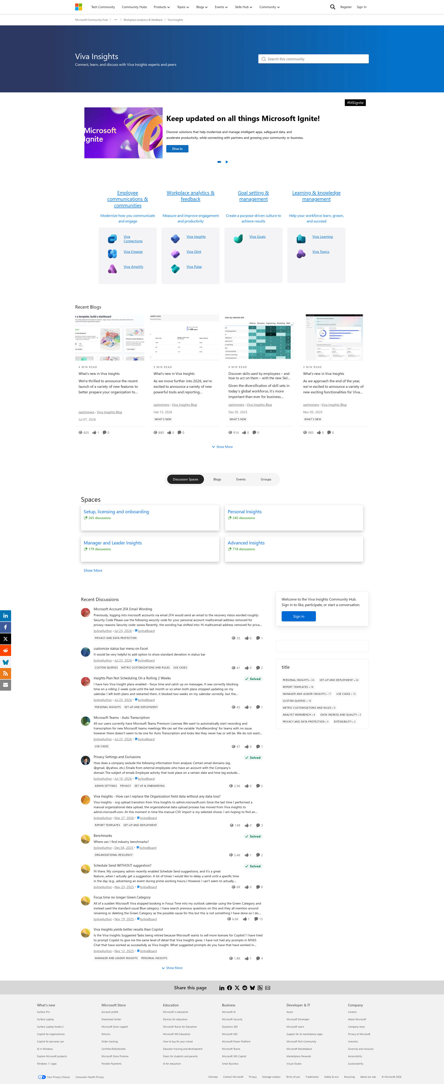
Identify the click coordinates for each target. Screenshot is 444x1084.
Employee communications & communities (127, 198)
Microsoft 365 (229, 1034)
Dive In (177, 148)
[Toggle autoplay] (226, 162)
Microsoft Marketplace (299, 1049)
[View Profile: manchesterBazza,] (85, 721)
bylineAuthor (103, 631)
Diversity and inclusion (360, 1049)
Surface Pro (43, 1012)
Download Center (111, 1019)
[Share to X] (237, 987)
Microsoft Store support (115, 1026)
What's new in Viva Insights (99, 373)
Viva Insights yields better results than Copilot (128, 929)
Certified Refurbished (113, 1049)
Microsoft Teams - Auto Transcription (122, 717)
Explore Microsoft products (52, 1056)
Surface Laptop (45, 1019)
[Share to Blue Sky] (252, 987)
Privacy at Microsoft (359, 1034)
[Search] (333, 7)
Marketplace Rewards (299, 1056)
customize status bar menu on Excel (121, 648)
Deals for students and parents (180, 1056)
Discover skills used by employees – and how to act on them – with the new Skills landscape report (259, 375)
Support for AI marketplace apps (305, 1034)
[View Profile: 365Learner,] (85, 800)
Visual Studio (294, 1063)
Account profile (110, 1012)
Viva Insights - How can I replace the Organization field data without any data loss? (157, 796)
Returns (106, 1034)
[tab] (219, 162)
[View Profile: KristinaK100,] (85, 933)
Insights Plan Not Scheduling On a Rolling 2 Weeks (132, 678)
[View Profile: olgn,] (85, 612)
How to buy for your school (178, 1041)
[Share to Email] (267, 987)
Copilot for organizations (51, 1034)
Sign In (362, 7)
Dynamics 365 (230, 1026)
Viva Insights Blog (109, 412)
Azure (290, 1012)
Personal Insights (245, 511)
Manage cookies (271, 1076)
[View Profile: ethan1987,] (85, 652)
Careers (352, 1012)
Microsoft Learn (295, 1026)
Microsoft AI (229, 1012)
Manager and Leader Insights (113, 542)
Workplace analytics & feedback (143, 19)
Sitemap (213, 1076)
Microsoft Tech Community (301, 1041)
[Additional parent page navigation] (115, 19)
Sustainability (355, 1063)
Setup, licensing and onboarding (116, 511)
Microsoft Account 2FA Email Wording (123, 609)
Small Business (230, 1063)
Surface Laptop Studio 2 (50, 1026)
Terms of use (293, 1076)
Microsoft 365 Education (176, 1034)
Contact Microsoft (233, 1076)
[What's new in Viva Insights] (109, 337)
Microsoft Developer (298, 1019)
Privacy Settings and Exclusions (117, 757)
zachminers (86, 412)
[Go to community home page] (78, 6)
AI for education (172, 1063)
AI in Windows (45, 1049)
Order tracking (110, 1041)
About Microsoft (357, 1019)
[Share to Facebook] (229, 987)
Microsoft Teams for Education (180, 1026)
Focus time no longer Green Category (122, 897)
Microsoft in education (175, 1012)
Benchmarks (103, 835)
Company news (356, 1026)
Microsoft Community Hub (91, 19)
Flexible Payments (112, 1063)
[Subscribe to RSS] (260, 987)
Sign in (298, 616)
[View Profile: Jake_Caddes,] (85, 760)
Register (346, 7)
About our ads (368, 1076)
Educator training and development (183, 1049)
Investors (353, 1041)
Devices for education (175, 1019)
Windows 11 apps (47, 1063)
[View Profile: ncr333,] (85, 681)
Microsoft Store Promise (115, 1056)
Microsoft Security (232, 1019)
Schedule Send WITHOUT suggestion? (122, 865)
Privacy (253, 1076)
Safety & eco (331, 1076)
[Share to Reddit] (244, 987)
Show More (224, 446)
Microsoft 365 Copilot (234, 1056)
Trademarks (312, 1076)
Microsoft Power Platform (236, 1041)
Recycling (349, 1076)
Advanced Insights (246, 542)
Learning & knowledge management (316, 195)
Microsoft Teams (231, 1049)
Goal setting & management (253, 195)
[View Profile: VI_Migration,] (85, 839)
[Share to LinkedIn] (221, 987)
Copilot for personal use (50, 1041)
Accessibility (355, 1056)
